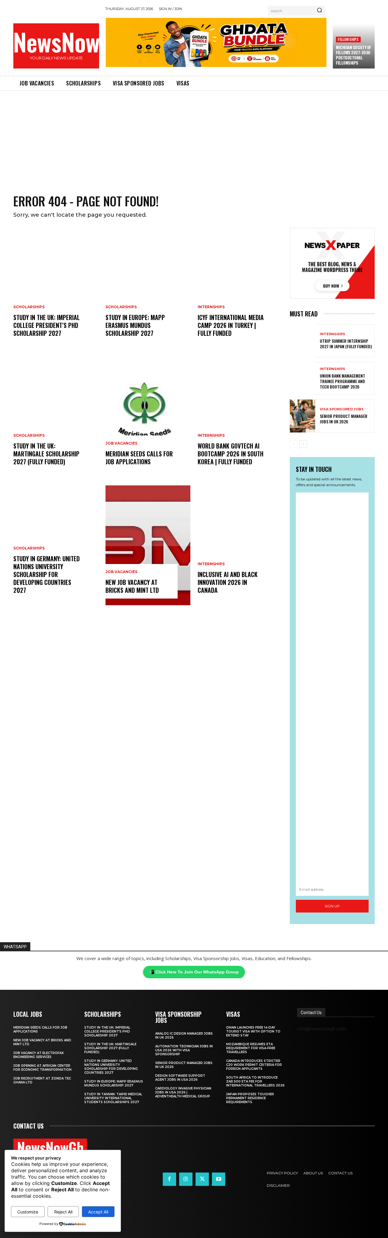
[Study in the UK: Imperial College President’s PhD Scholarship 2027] (55, 288)
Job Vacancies (121, 443)
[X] (202, 1179)
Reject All (63, 1211)
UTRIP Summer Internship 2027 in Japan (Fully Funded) (346, 343)
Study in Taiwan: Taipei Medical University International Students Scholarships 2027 (113, 1098)
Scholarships (29, 307)
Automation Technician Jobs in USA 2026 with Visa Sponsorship (184, 1050)
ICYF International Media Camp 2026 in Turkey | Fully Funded (231, 325)
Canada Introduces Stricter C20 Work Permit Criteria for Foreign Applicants (254, 1065)
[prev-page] (293, 444)
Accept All (98, 1211)
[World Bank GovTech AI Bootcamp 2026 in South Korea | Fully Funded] (240, 417)
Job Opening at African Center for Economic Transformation (42, 1068)
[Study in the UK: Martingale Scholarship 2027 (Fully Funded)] (55, 417)
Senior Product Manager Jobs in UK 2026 (343, 419)
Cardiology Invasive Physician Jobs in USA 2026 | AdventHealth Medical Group (183, 1092)
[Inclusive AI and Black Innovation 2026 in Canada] (240, 545)
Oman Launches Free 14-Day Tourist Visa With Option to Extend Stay (253, 1031)
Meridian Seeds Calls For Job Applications (139, 457)
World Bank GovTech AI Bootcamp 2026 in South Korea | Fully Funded (230, 453)
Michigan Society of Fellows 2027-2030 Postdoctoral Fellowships (353, 55)
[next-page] (303, 444)
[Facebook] (169, 1179)
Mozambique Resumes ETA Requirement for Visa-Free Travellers (250, 1048)
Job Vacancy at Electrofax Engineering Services (38, 1055)
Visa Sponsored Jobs (342, 409)
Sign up (332, 906)
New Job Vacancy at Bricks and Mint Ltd (132, 586)
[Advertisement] (194, 136)
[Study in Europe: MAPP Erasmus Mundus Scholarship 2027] (147, 288)
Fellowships (348, 39)
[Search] (319, 10)
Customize (27, 1211)
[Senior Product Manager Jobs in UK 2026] (302, 415)
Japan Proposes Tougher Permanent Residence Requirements (250, 1098)
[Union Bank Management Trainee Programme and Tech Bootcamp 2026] (302, 378)
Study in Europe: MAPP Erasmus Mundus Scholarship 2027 (135, 325)
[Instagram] (185, 1179)
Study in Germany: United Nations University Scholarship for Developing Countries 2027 (46, 574)
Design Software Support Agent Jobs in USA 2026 (180, 1078)
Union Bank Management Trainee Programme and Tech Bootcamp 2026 (342, 381)
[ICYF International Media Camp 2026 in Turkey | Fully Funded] (240, 288)
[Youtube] (218, 1179)
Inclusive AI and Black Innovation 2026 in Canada (228, 582)
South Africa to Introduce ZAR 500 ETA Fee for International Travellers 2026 (255, 1081)
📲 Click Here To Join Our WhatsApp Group (194, 971)
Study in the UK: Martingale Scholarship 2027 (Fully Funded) (46, 453)
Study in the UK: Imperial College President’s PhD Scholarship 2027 (46, 325)
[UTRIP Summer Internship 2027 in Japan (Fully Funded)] (302, 340)
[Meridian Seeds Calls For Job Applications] (147, 417)
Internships (211, 307)
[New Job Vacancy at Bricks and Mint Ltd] (147, 545)
